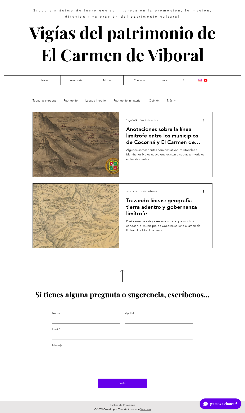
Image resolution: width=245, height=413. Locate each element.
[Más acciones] (205, 120)
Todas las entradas (44, 100)
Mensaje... (58, 345)
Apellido (130, 313)
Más (169, 100)
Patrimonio (71, 100)
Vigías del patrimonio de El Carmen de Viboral (122, 43)
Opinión (154, 100)
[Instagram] (200, 80)
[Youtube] (205, 80)
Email (55, 329)
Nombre (57, 313)
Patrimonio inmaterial (127, 100)
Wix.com (145, 409)
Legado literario (95, 100)
